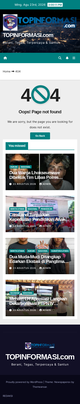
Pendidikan (46, 209)
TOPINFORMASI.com (28, 35)
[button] (59, 58)
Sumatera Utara (59, 251)
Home (7, 71)
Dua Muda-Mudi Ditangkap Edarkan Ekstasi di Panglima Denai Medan (36, 261)
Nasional (26, 167)
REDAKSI (8, 395)
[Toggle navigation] (74, 58)
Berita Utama (17, 209)
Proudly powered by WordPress (24, 381)
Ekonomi (14, 293)
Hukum (13, 167)
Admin (47, 184)
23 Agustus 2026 (25, 184)
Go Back (40, 135)
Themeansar (40, 386)
